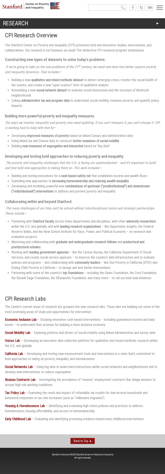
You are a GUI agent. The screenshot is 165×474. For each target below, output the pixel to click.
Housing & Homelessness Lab (25, 406)
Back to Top (81, 441)
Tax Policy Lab (15, 393)
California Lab (14, 354)
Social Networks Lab (19, 367)
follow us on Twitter (141, 7)
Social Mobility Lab (17, 333)
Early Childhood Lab (18, 419)
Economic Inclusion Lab (21, 320)
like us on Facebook (133, 7)
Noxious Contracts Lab (20, 380)
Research (15, 23)
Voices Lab (12, 341)
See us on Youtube (150, 7)
